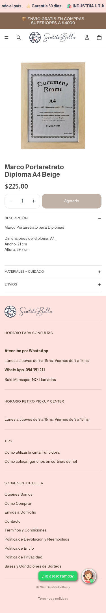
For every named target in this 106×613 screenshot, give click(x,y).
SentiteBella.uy (58, 587)
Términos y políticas (53, 599)
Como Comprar (18, 503)
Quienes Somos (19, 494)
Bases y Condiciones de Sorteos (33, 566)
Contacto (13, 521)
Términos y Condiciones (26, 530)
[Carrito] (99, 37)
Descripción (16, 218)
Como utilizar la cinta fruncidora (32, 452)
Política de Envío (19, 548)
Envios (11, 284)
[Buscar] (18, 37)
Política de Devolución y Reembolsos (37, 539)
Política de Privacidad (23, 557)
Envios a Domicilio (20, 512)
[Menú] (6, 37)
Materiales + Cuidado (24, 271)
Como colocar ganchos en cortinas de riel (41, 461)
